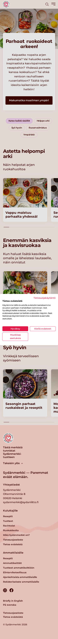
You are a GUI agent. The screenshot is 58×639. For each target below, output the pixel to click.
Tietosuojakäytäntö (45, 298)
